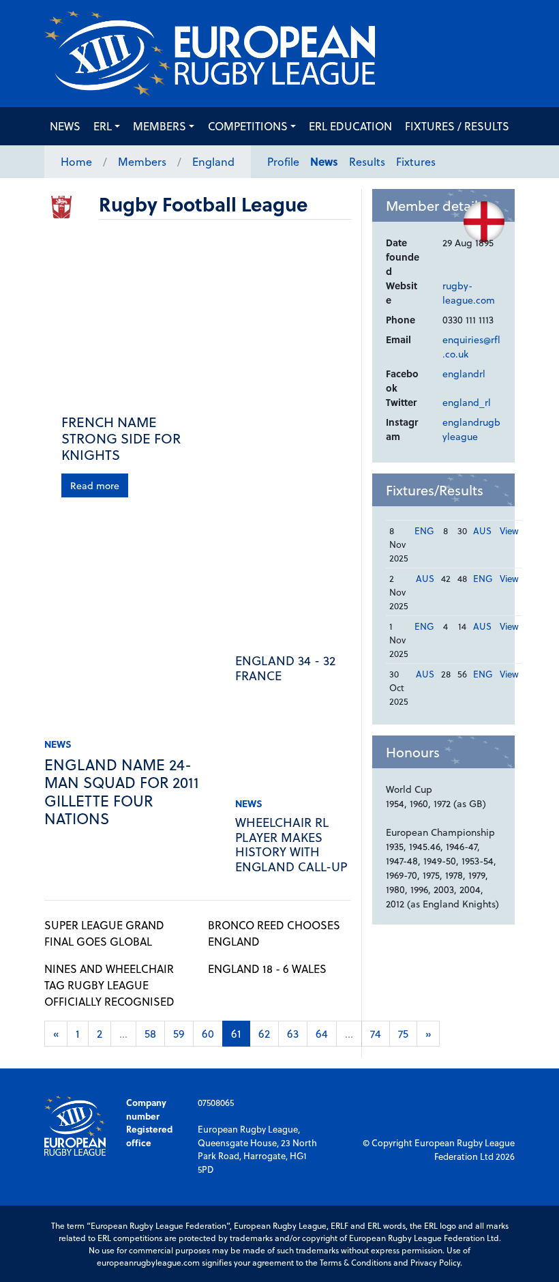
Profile (283, 161)
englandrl (463, 373)
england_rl (466, 402)
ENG (424, 530)
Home (76, 161)
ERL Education (350, 126)
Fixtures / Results (457, 126)
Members (159, 126)
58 (150, 1033)
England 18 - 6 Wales (267, 968)
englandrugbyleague (471, 429)
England (213, 161)
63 (293, 1033)
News (65, 126)
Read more (94, 485)
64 (322, 1033)
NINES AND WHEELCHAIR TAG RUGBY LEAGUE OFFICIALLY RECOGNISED (109, 985)
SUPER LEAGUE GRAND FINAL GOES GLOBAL (104, 933)
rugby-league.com (468, 292)
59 (179, 1033)
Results (367, 161)
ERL (102, 126)
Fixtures (416, 161)
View (509, 530)
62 (264, 1033)
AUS (482, 530)
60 (208, 1033)
